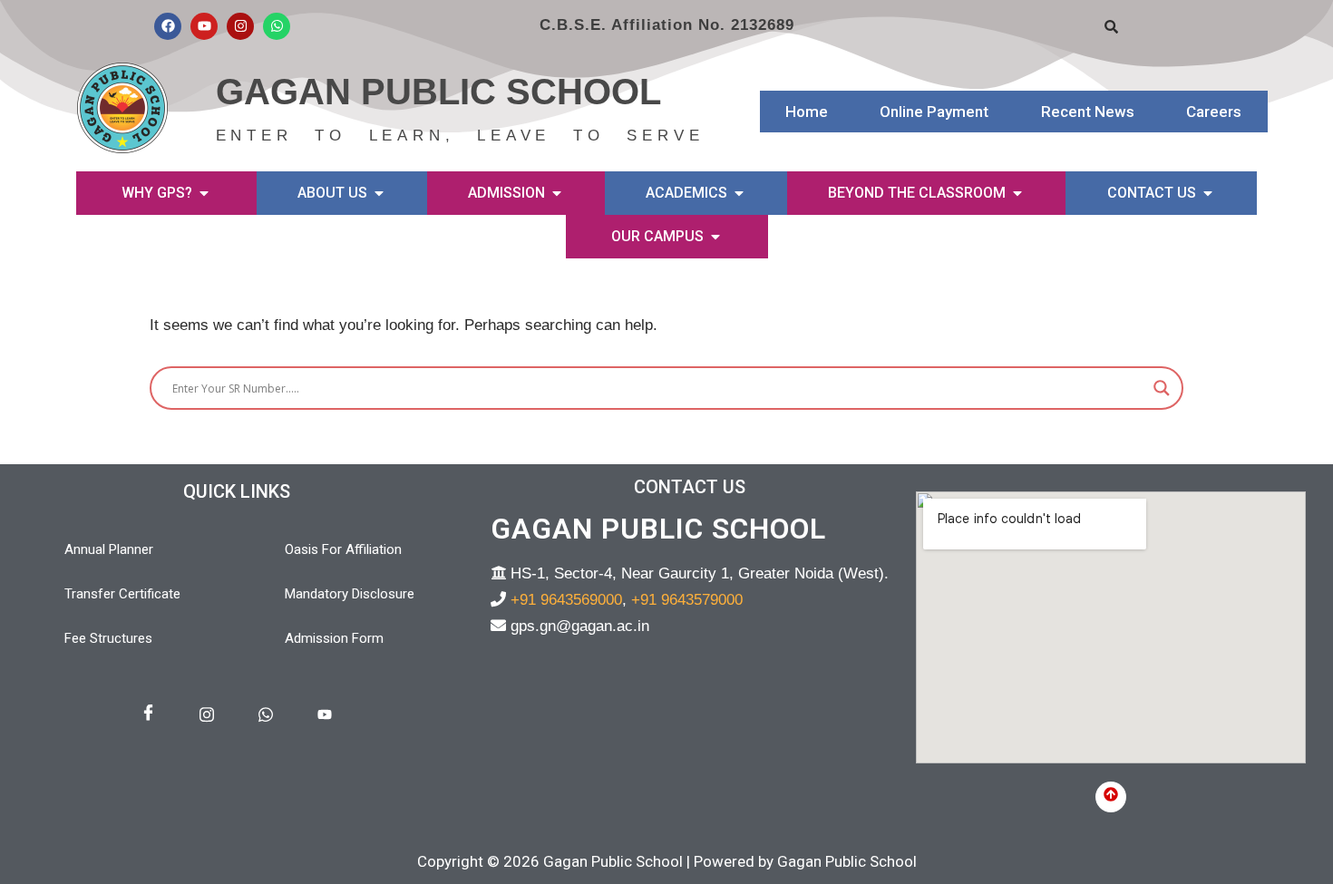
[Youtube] (204, 26)
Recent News (1087, 111)
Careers (1213, 111)
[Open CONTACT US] (1208, 193)
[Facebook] (167, 26)
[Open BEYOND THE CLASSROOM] (1017, 193)
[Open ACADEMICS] (739, 193)
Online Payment (934, 111)
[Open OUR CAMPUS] (715, 237)
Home (806, 111)
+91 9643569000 (566, 599)
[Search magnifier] (1161, 388)
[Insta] (206, 715)
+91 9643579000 (687, 599)
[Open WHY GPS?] (204, 193)
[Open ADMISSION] (557, 193)
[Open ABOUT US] (379, 193)
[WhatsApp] (265, 715)
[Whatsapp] (276, 26)
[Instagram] (240, 26)
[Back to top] (1110, 797)
